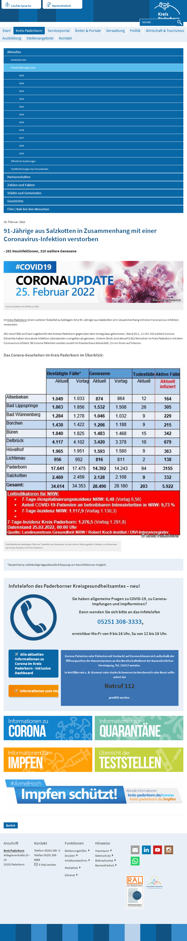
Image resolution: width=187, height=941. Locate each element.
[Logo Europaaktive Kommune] (154, 882)
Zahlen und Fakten (21, 185)
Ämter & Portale (88, 30)
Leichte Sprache (21, 6)
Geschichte (15, 201)
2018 (21, 130)
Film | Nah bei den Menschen (28, 209)
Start (6, 30)
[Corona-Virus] (48, 728)
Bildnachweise (104, 860)
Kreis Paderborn (29, 30)
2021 (21, 106)
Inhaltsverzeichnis (76, 860)
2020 (21, 114)
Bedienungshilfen (76, 851)
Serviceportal (59, 30)
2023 (21, 91)
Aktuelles (14, 52)
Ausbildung (11, 38)
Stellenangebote (40, 38)
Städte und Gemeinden (24, 193)
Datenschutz (103, 855)
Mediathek (71, 868)
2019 (21, 122)
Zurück (10, 825)
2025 (21, 75)
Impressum (102, 851)
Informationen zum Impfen (42, 690)
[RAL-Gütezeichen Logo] (134, 892)
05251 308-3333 (119, 621)
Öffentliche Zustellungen (23, 161)
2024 (21, 83)
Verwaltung (115, 30)
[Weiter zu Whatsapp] (154, 861)
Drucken (70, 855)
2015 (21, 153)
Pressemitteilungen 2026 (23, 67)
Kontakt (65, 38)
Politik (135, 30)
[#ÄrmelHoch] (93, 792)
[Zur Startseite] (168, 11)
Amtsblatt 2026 (18, 59)
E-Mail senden (47, 864)
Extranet (70, 875)
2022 (21, 98)
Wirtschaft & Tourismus (165, 30)
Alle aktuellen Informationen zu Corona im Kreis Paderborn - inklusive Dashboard (33, 663)
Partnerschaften (18, 177)
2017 (21, 137)
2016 (21, 145)
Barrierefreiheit (61, 6)
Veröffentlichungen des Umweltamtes (29, 169)
